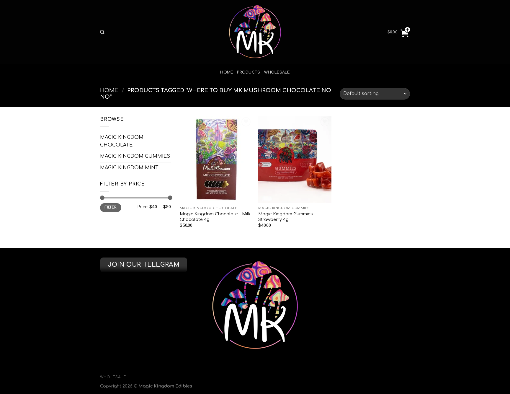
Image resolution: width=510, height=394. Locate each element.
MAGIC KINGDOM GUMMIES (135, 156)
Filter (110, 207)
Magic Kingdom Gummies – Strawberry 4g (287, 216)
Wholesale (277, 72)
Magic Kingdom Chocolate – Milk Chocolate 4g (215, 216)
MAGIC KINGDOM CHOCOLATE (121, 141)
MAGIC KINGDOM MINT (129, 167)
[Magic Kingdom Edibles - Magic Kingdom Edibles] (255, 32)
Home (226, 72)
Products (248, 72)
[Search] (102, 32)
